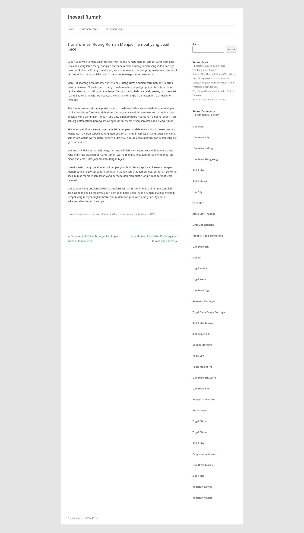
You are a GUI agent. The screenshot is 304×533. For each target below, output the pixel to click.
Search (196, 44)
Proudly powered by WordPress (83, 518)
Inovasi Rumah (85, 17)
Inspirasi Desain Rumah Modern (209, 99)
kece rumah (128, 214)
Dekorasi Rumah (115, 29)
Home (71, 29)
